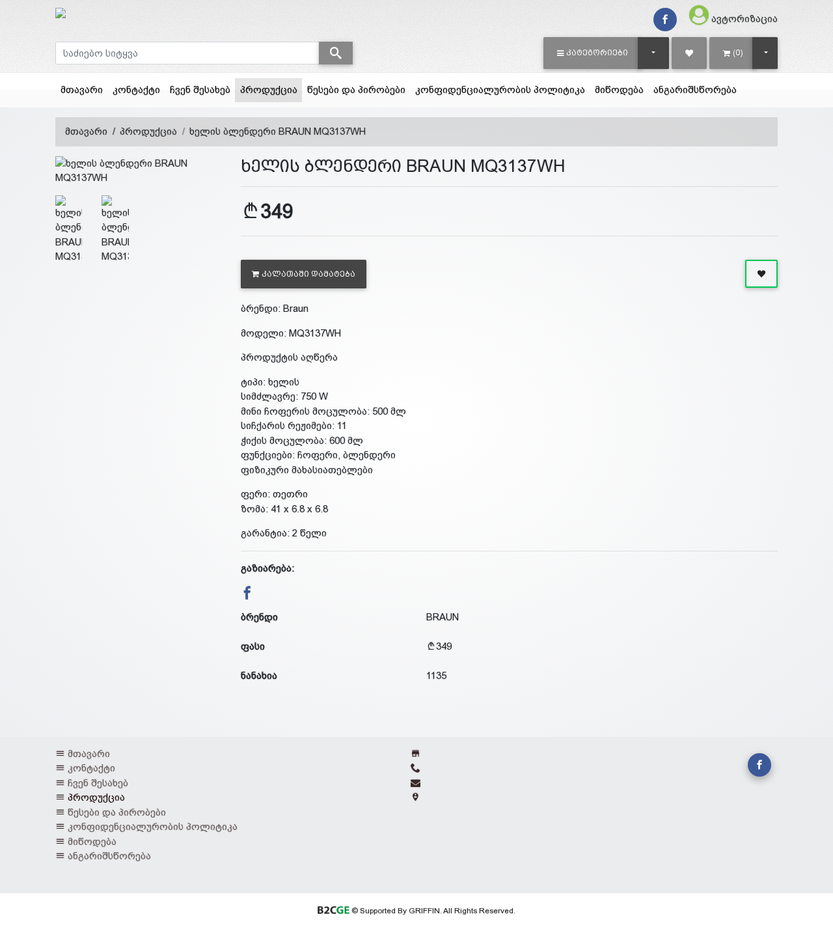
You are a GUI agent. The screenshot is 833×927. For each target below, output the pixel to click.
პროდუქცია (271, 89)
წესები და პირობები (356, 89)
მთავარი (82, 89)
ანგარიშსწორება (695, 89)
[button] (592, 52)
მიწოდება (619, 89)
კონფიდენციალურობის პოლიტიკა (500, 89)
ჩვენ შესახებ (200, 89)
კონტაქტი (136, 89)
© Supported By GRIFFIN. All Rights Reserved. (432, 910)
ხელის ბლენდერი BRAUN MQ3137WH (277, 131)
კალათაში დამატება (308, 274)
